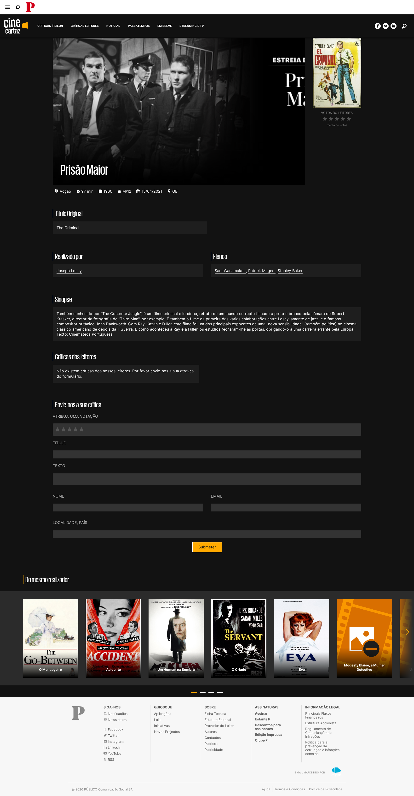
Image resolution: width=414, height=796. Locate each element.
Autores (211, 732)
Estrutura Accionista (320, 723)
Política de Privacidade (325, 789)
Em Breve (164, 25)
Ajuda (266, 789)
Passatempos (139, 25)
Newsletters (116, 720)
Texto (59, 465)
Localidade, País (70, 522)
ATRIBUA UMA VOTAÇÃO (75, 416)
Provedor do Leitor (219, 726)
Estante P (262, 719)
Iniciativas (162, 726)
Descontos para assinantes (268, 727)
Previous (9, 638)
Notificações (117, 714)
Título (59, 442)
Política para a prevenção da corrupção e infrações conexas (322, 748)
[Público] (78, 713)
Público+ (211, 744)
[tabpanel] (50, 638)
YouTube (114, 753)
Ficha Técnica (215, 714)
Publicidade (214, 750)
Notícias (113, 25)
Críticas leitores (85, 25)
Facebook (115, 729)
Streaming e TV (191, 25)
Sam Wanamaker (230, 270)
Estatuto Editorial (218, 720)
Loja (157, 720)
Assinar (261, 713)
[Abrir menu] (8, 7)
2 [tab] (203, 692)
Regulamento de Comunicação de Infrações (318, 732)
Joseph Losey (69, 270)
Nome (58, 496)
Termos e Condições (289, 789)
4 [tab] (220, 692)
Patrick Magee (262, 270)
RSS (110, 759)
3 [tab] (211, 692)
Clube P (261, 740)
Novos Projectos (167, 732)
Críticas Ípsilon (50, 25)
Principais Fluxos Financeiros (318, 715)
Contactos (213, 738)
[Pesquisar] (17, 7)
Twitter (113, 735)
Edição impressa (268, 734)
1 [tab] (194, 692)
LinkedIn (114, 747)
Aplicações (162, 714)
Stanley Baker (290, 270)
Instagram (115, 741)
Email (216, 496)
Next (404, 638)
